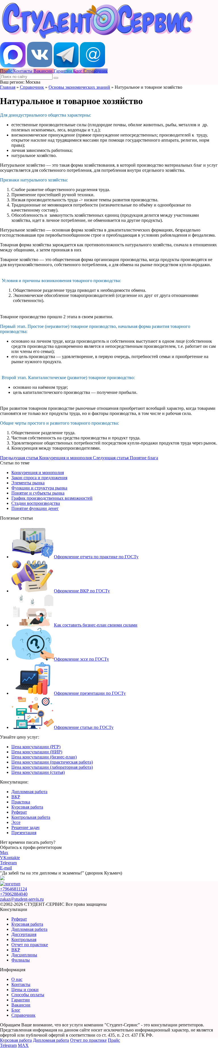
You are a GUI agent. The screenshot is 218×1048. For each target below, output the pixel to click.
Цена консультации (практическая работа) (52, 762)
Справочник (32, 87)
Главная (7, 87)
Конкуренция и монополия (37, 472)
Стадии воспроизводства (35, 503)
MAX (23, 1045)
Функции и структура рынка (39, 487)
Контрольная (23, 939)
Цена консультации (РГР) (35, 746)
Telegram (8, 862)
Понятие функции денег (35, 508)
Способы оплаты (27, 994)
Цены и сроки (25, 989)
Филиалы (20, 960)
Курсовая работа (27, 807)
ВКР (15, 796)
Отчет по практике (29, 944)
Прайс (114, 1040)
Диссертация (23, 934)
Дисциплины (24, 954)
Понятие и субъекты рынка (37, 493)
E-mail (6, 867)
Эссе (15, 822)
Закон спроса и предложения (39, 477)
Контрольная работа (30, 817)
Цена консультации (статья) (38, 772)
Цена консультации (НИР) (36, 751)
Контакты (20, 984)
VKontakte (10, 857)
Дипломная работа (29, 791)
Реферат (19, 812)
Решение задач (25, 827)
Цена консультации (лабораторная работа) (52, 767)
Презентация (23, 832)
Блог (15, 1010)
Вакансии (20, 1004)
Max (4, 852)
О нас (16, 979)
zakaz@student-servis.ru (22, 899)
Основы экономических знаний (79, 87)
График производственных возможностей (52, 498)
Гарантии (20, 999)
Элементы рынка (28, 482)
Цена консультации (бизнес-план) (44, 757)
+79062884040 (14, 894)
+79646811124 (13, 888)
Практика (20, 801)
